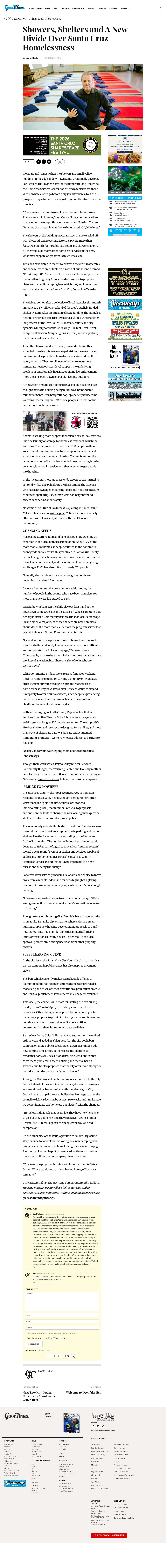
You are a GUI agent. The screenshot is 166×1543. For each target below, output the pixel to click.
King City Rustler (120, 1458)
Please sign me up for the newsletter (39, 1338)
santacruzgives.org (41, 1197)
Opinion (34, 1490)
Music (34, 1473)
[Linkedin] (49, 161)
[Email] (56, 161)
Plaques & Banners (11, 1475)
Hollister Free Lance (121, 1455)
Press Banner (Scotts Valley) (124, 1468)
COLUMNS (35, 1482)
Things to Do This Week (67, 1474)
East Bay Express (97, 1448)
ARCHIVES (48, 1415)
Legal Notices (96, 1513)
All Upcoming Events (66, 1464)
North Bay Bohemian (98, 1458)
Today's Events (64, 1467)
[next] (9, 18)
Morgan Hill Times (120, 1465)
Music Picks (36, 1476)
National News (37, 1451)
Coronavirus (36, 1447)
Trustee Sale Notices (98, 1525)
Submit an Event (64, 1469)
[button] (160, 8)
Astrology (35, 1486)
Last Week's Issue (65, 1486)
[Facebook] (38, 161)
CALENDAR (63, 1461)
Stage (34, 1478)
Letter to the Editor (10, 1456)
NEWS (34, 1441)
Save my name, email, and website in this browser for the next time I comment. (51, 1333)
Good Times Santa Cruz (99, 1451)
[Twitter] (44, 161)
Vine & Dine (62, 1449)
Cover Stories (36, 1456)
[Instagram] (98, 1426)
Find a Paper (8, 1468)
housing (41, 1351)
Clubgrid (61, 1476)
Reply (34, 1267)
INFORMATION (9, 1441)
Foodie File (62, 1447)
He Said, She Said (39, 18)
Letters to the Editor (38, 1488)
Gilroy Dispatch (119, 1448)
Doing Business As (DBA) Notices (100, 1521)
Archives (7, 1466)
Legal (93, 1508)
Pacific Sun (95, 1461)
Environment (36, 1449)
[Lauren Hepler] (30, 1374)
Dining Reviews (64, 1444)
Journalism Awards (121, 1508)
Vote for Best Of (9, 1473)
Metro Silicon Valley (98, 1455)
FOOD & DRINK (64, 1441)
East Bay (94, 1478)
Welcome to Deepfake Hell (83, 1392)
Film (33, 1469)
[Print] (62, 161)
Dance (34, 1466)
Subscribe (7, 1447)
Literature (35, 1471)
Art (33, 1464)
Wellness (35, 1493)
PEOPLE (61, 1453)
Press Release (9, 1459)
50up (93, 1468)
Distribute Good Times (12, 1470)
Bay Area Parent (97, 1472)
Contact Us (8, 1454)
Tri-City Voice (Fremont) (122, 1478)
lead (48, 1351)
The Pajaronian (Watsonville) (124, 1475)
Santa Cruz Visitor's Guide (100, 1489)
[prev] (5, 18)
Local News (36, 1454)
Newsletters (8, 1444)
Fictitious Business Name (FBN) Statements (100, 1517)
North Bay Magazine (98, 1485)
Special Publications (66, 1491)
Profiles (61, 1457)
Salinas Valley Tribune (121, 1472)
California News (37, 1444)
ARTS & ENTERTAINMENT (41, 1460)
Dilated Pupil (95, 1475)
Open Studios (96, 1482)
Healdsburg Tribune (121, 1451)
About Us (7, 1451)
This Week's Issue (65, 1484)
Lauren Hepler (32, 58)
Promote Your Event (66, 1471)
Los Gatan (117, 1461)
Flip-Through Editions (66, 1488)
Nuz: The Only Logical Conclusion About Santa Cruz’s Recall (39, 1396)
